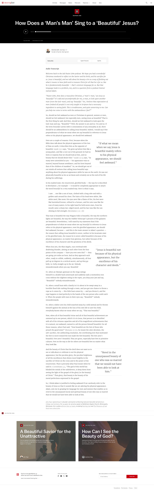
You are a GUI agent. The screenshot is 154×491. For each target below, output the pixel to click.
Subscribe (132, 476)
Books (70, 3)
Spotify (99, 61)
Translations (117, 488)
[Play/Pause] (26, 31)
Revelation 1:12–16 (75, 211)
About (94, 3)
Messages (63, 3)
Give (100, 3)
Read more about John (53, 408)
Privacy (131, 488)
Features (85, 3)
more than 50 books (69, 406)
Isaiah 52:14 (78, 158)
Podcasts (77, 3)
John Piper (49, 402)
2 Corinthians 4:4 (58, 367)
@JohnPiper (57, 402)
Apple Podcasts (85, 61)
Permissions (124, 488)
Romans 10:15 (71, 330)
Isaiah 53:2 (58, 149)
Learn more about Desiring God (29, 478)
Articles (54, 3)
